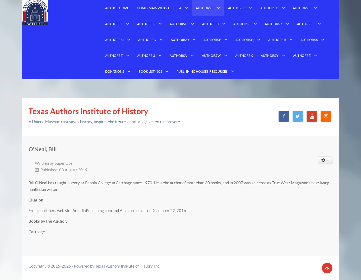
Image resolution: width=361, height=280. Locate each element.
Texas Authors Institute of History (88, 111)
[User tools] (325, 160)
